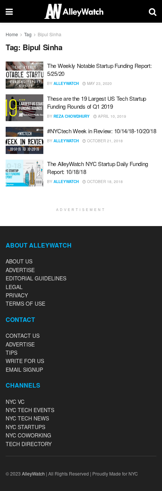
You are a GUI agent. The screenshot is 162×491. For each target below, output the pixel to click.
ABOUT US (19, 261)
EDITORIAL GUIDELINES (36, 278)
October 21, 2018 (104, 140)
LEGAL (14, 287)
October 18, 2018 (104, 181)
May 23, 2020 (99, 83)
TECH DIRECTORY (29, 444)
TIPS (11, 352)
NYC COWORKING (28, 435)
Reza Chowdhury (71, 116)
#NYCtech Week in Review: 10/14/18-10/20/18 (101, 131)
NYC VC (15, 401)
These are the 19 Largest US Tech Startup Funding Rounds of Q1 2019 (96, 102)
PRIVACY (17, 295)
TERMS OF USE (25, 303)
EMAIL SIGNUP (24, 369)
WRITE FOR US (25, 361)
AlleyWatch (66, 83)
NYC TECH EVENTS (30, 410)
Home (12, 34)
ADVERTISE (20, 270)
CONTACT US (23, 335)
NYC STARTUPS (25, 427)
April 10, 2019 (111, 116)
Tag (28, 34)
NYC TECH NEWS (27, 418)
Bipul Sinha (49, 34)
